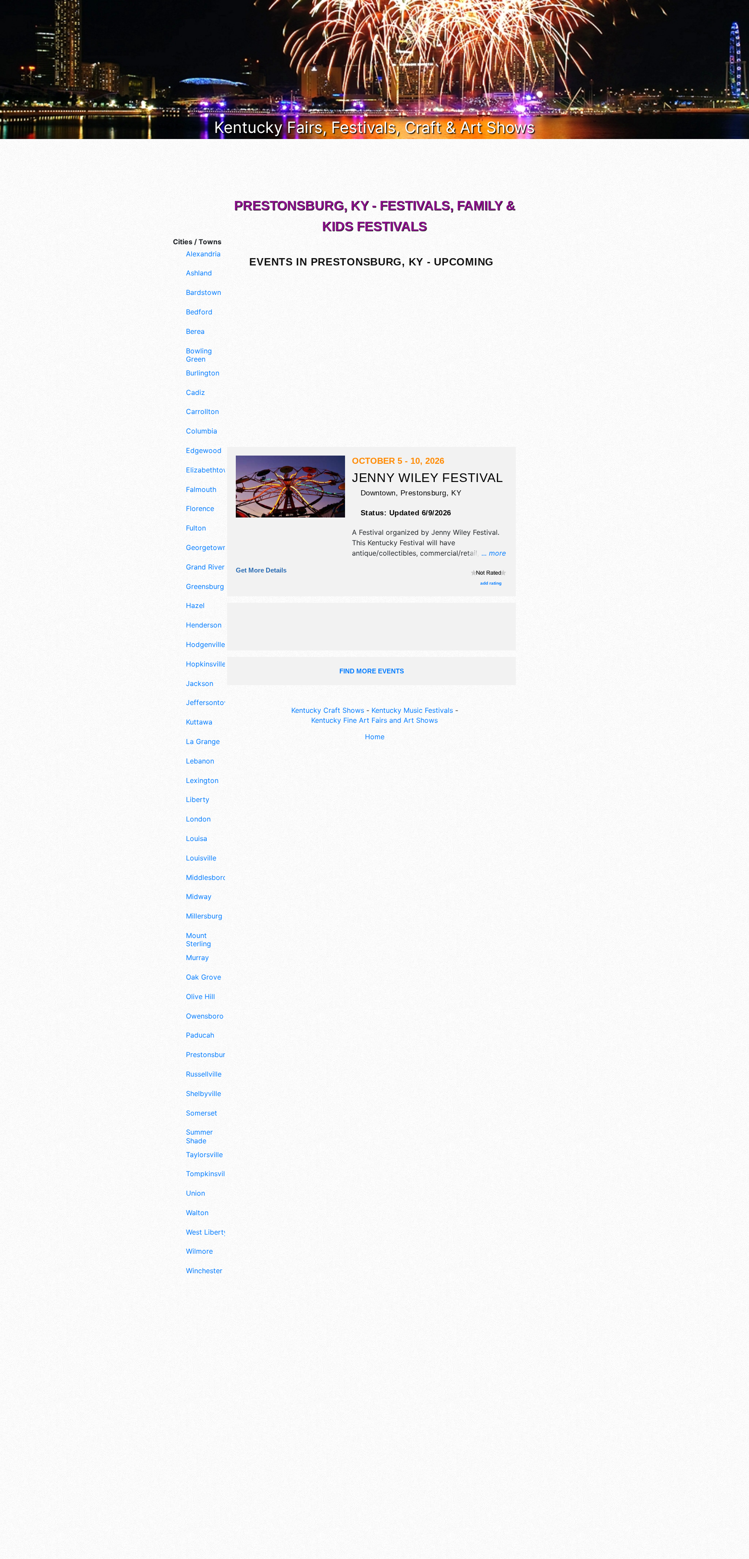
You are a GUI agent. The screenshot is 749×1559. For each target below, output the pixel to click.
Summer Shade (199, 1136)
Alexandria (203, 254)
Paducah (200, 1035)
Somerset (201, 1113)
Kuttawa (199, 722)
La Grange (203, 741)
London (198, 819)
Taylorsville (204, 1155)
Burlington (202, 373)
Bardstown (203, 292)
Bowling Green (199, 355)
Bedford (199, 312)
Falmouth (201, 489)
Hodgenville (205, 644)
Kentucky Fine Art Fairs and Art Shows (374, 720)
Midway (199, 897)
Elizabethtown (207, 470)
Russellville (203, 1074)
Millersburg (204, 916)
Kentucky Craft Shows (327, 710)
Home (374, 736)
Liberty (197, 800)
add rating (491, 583)
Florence (200, 509)
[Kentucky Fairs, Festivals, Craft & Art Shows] (374, 69)
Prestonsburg (207, 1055)
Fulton (196, 528)
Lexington (202, 780)
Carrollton (202, 412)
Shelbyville (203, 1094)
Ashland (199, 273)
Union (195, 1193)
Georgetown (206, 547)
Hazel (195, 606)
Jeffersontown (207, 703)
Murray (197, 958)
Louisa (196, 838)
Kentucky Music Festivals (412, 710)
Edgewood (203, 450)
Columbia (201, 431)
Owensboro (205, 1016)
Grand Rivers (207, 567)
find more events (371, 671)
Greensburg (205, 586)
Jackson (199, 683)
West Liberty (207, 1232)
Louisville (201, 858)
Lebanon (200, 761)
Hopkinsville (206, 664)
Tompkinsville (207, 1174)
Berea (195, 331)
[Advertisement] (197, 1429)
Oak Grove (203, 977)
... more (494, 553)
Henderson (203, 625)
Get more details (261, 570)
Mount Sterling (198, 940)
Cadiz (195, 392)
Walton (197, 1213)
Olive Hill (200, 997)
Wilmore (199, 1251)
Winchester (204, 1271)
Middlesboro (206, 877)
